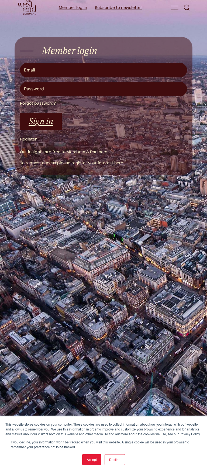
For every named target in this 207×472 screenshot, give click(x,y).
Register (28, 139)
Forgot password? (38, 103)
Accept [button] (92, 459)
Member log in (73, 8)
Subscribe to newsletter (118, 8)
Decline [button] (114, 459)
